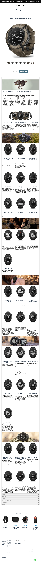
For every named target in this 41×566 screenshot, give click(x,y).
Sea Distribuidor (4, 557)
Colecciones (13, 14)
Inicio (9, 14)
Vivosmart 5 (5, 527)
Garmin (20, 20)
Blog (2, 546)
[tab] (21, 78)
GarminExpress (4, 539)
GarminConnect (4, 541)
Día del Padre (19, 14)
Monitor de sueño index (15, 528)
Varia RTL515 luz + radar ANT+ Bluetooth (35, 528)
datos (5, 460)
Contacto (3, 548)
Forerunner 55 (25, 527)
